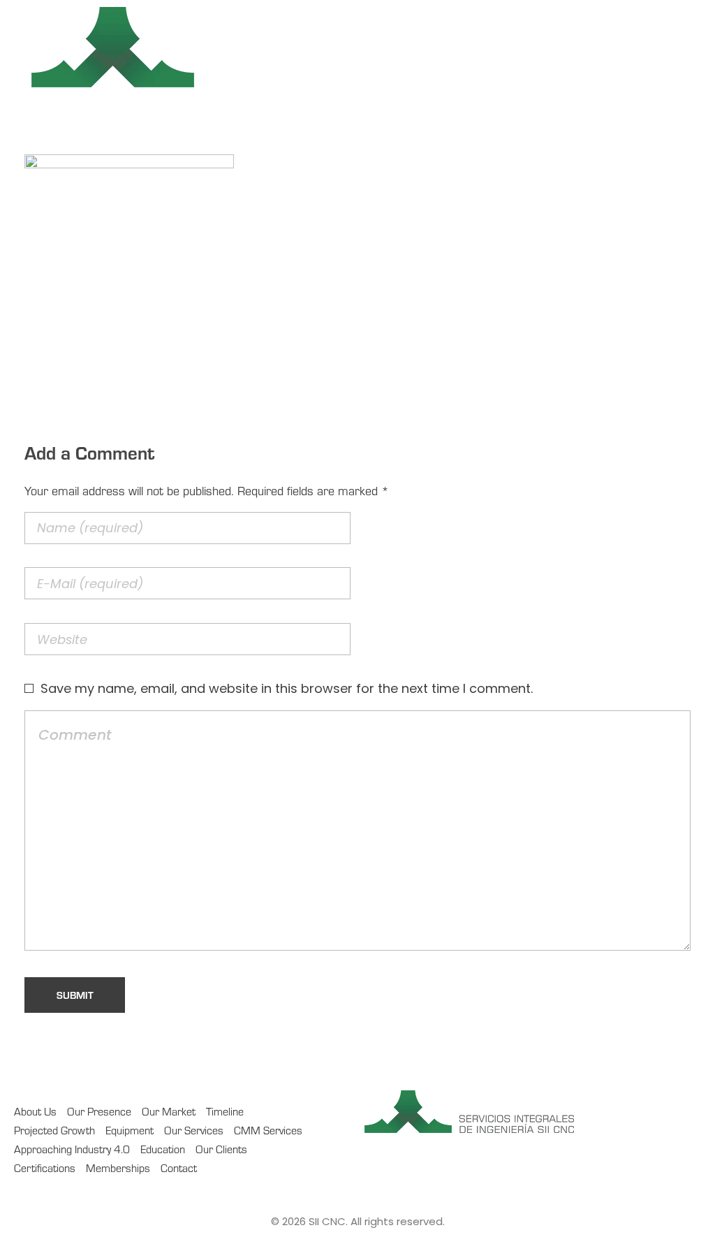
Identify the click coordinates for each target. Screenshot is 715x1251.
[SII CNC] (226, 47)
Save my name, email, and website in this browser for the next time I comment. (286, 688)
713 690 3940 (608, 49)
